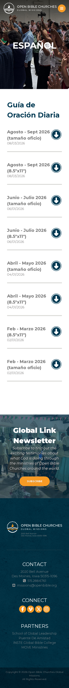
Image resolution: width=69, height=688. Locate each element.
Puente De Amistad (34, 638)
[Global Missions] (30, 8)
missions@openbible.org (37, 585)
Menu (62, 8)
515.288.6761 (37, 581)
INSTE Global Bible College (34, 643)
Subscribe (34, 481)
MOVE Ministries (34, 647)
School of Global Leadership (34, 633)
